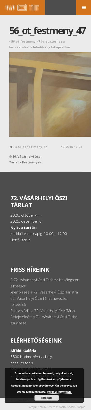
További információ (59, 391)
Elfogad (46, 397)
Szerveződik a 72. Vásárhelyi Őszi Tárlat (42, 310)
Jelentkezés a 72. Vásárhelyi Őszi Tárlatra (44, 292)
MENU (83, 7)
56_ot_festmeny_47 (47, 30)
